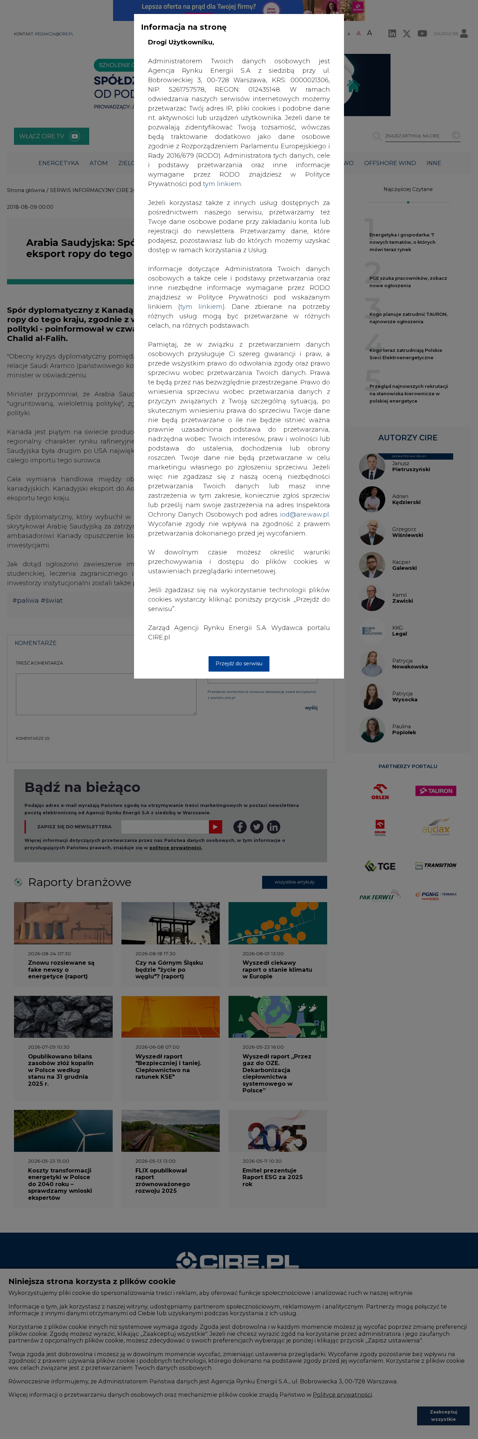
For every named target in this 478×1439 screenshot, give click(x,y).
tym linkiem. (222, 184)
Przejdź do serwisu (239, 663)
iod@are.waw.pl (304, 514)
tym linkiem (201, 307)
